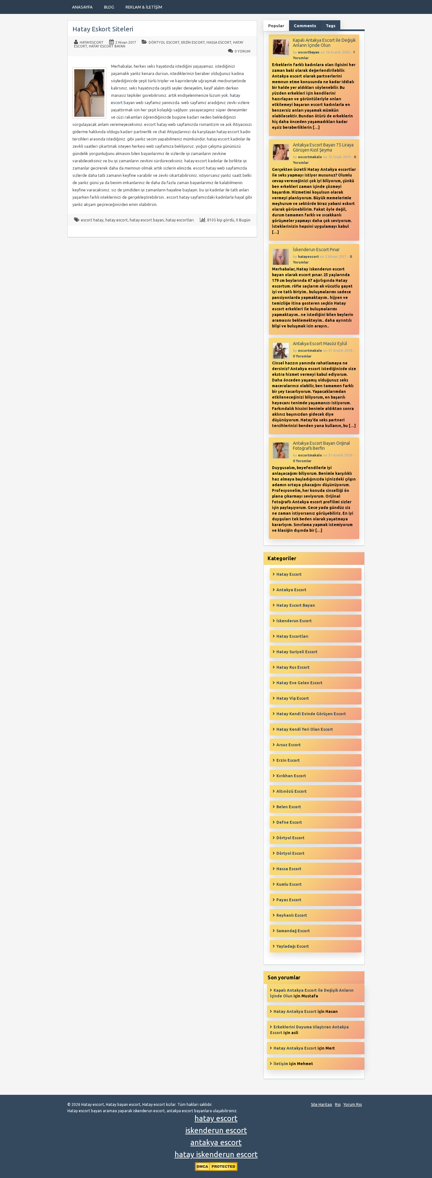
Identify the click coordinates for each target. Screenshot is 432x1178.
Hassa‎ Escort (219, 42)
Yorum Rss (352, 1104)
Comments (305, 25)
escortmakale (310, 157)
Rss (338, 1104)
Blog (109, 7)
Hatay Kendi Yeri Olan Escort (304, 729)
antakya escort (216, 1142)
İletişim (281, 1064)
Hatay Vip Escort (292, 698)
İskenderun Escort (294, 621)
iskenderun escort (216, 1130)
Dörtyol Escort (290, 838)
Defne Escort (289, 822)
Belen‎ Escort (288, 807)
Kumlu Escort (289, 884)
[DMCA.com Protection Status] (216, 1170)
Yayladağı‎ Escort (292, 946)
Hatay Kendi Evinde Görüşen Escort (311, 714)
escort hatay (92, 220)
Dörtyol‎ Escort (164, 42)
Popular (276, 25)
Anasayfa (82, 7)
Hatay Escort (289, 574)
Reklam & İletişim (144, 7)
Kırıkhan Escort (291, 776)
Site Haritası (321, 1104)
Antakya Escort (291, 590)
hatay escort (116, 220)
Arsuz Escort (288, 745)
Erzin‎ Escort (193, 42)
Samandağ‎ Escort (293, 931)
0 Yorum (242, 51)
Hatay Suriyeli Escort (297, 652)
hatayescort (91, 42)
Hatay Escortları (292, 636)
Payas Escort (288, 900)
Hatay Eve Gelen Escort (299, 683)
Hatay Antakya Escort (295, 1011)
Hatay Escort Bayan (107, 46)
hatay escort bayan (147, 220)
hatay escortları (180, 220)
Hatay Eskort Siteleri (102, 29)
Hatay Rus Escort (293, 667)
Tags (331, 25)
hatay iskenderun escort (216, 1154)
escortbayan (308, 52)
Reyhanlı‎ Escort (291, 915)
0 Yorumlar (302, 356)
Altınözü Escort (291, 791)
